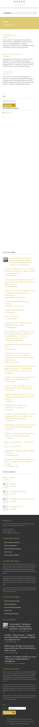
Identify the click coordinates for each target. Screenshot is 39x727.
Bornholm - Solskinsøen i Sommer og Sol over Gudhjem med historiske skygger (20, 461)
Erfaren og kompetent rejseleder (12, 548)
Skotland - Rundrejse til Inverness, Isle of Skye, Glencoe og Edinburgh (20, 434)
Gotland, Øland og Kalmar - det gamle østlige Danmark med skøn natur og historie (20, 396)
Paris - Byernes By (12, 316)
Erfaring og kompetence (10, 545)
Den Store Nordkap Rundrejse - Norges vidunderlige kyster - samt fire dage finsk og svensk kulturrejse (20, 416)
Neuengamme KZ (16, 506)
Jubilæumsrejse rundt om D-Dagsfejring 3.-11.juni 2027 (16, 406)
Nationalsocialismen (18, 491)
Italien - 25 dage (9, 477)
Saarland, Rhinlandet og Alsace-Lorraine (17, 302)
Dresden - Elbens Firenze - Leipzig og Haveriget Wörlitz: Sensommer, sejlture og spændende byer (20, 271)
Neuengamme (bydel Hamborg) (22, 499)
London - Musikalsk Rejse (15, 310)
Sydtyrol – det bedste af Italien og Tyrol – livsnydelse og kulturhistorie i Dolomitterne (20, 292)
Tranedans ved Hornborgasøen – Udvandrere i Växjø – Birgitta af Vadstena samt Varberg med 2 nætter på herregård (19, 356)
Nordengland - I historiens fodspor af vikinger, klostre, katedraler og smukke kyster (21, 260)
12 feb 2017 (6, 37)
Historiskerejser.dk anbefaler (11, 555)
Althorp (13, 484)
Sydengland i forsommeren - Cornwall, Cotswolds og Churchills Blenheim (20, 426)
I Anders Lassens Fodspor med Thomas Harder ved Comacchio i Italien (20, 378)
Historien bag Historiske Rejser (12, 542)
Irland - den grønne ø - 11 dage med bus (19, 443)
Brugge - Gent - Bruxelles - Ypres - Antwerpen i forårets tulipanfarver (19, 387)
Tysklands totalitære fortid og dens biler (19, 345)
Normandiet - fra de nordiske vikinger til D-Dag (20, 451)
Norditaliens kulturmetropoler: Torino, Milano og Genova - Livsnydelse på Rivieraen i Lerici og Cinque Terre (20, 368)
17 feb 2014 (6, 56)
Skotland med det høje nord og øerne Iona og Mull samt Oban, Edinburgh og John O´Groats (20, 281)
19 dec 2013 (6, 74)
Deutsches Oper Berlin (12, 54)
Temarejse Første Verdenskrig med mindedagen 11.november (19, 324)
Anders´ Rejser (8, 552)
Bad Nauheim (8, 72)
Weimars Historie (10, 35)
